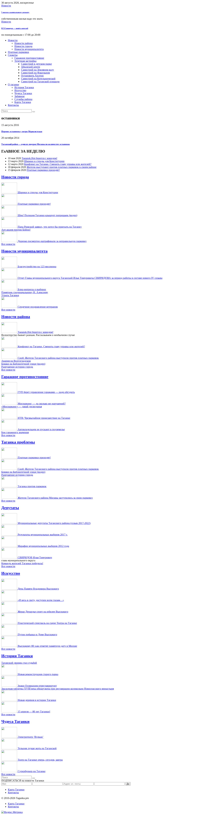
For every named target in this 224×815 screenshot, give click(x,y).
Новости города (23, 46)
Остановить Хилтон (32, 75)
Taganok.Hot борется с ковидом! (39, 158)
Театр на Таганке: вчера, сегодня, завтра (40, 759)
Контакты (13, 105)
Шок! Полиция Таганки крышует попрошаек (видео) (47, 215)
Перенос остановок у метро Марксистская (21, 131)
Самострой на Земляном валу (37, 69)
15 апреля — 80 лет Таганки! (34, 711)
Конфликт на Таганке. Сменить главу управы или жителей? (57, 164)
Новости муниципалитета (29, 49)
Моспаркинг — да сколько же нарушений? (42, 403)
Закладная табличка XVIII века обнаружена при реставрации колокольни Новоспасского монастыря (57, 688)
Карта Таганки (22, 102)
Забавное (19, 96)
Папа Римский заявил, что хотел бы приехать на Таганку (50, 226)
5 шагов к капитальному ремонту (15, 12)
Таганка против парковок (32, 486)
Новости (6, 5)
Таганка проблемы (18, 442)
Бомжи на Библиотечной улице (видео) (23, 363)
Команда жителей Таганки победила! (22, 563)
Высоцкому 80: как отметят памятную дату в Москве (47, 646)
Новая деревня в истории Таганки (37, 700)
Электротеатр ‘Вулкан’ (30, 737)
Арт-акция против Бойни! (16, 229)
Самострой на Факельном (35, 72)
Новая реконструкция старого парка (38, 674)
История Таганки (24, 87)
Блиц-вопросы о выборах (32, 289)
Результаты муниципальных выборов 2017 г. (43, 534)
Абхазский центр (30, 66)
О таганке (13, 84)
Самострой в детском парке (36, 63)
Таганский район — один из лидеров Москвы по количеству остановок (35, 144)
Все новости (8, 244)
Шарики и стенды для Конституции (44, 161)
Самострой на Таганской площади (40, 81)
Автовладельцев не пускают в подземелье (41, 429)
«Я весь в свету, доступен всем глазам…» (41, 600)
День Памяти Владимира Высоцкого (38, 588)
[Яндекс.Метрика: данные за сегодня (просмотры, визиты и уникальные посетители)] (12, 812)
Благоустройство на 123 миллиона (37, 266)
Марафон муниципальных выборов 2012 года (43, 546)
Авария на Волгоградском (16, 360)
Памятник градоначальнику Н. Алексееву (24, 292)
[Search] (33, 111)
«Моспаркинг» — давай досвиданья (21, 406)
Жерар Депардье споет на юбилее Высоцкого (43, 611)
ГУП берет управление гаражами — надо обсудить (46, 392)
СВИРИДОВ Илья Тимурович (35, 557)
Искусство (20, 90)
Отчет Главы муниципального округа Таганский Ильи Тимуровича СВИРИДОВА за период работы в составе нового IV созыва (90, 278)
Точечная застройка (25, 61)
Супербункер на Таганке (31, 771)
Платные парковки (18, 52)
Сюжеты (13, 55)
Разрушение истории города (17, 366)
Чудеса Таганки (23, 93)
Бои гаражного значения (15, 432)
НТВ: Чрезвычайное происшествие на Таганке (44, 418)
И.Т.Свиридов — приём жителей (14, 28)
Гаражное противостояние (29, 58)
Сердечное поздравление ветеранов (38, 306)
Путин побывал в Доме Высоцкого (37, 634)
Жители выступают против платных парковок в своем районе (61, 167)
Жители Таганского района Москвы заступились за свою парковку (55, 497)
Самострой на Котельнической (38, 78)
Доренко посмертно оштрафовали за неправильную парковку (52, 241)
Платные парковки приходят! (43, 170)
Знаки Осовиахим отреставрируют (37, 685)
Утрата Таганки (10, 295)
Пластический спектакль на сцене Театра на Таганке (47, 623)
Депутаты (10, 508)
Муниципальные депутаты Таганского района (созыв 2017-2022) (54, 523)
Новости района (23, 43)
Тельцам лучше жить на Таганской (37, 748)
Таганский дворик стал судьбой (19, 662)
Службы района (23, 99)
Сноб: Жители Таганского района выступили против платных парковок (58, 358)
